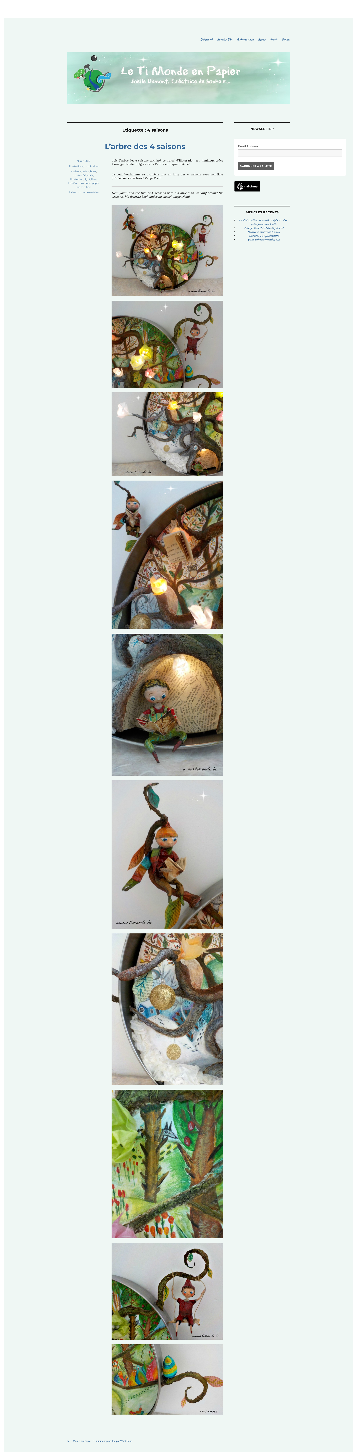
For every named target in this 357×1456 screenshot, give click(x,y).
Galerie (273, 39)
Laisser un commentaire (84, 192)
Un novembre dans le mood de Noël (264, 239)
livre (94, 179)
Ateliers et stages (245, 39)
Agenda (262, 39)
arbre (86, 171)
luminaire (85, 183)
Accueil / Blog (224, 39)
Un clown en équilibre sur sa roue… (264, 232)
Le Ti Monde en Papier (79, 1441)
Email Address (249, 146)
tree (88, 186)
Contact (286, 39)
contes (78, 175)
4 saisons (75, 171)
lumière (73, 183)
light (87, 179)
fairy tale (88, 175)
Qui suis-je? (206, 39)
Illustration (76, 179)
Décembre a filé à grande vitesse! (263, 235)
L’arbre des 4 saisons (145, 146)
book (93, 171)
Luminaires (91, 166)
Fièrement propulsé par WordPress (113, 1441)
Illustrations (76, 166)
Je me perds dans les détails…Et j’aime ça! (263, 228)
